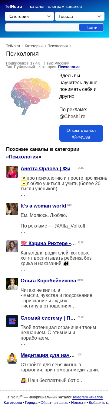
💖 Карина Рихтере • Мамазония (61, 243)
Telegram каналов (87, 397)
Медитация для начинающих (57, 355)
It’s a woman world (43, 206)
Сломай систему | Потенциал (57, 318)
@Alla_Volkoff (69, 225)
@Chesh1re (72, 116)
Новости (78, 403)
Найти (91, 27)
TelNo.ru (13, 6)
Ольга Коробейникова (48, 281)
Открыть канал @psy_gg (81, 133)
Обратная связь (54, 403)
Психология (69, 67)
